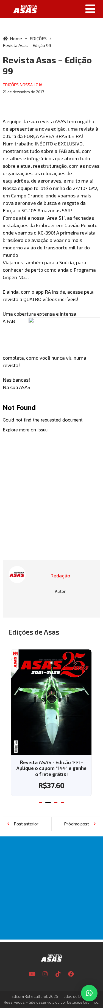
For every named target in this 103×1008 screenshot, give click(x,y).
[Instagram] (45, 974)
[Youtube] (32, 974)
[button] (72, 9)
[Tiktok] (58, 974)
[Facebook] (71, 974)
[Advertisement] (51, 888)
